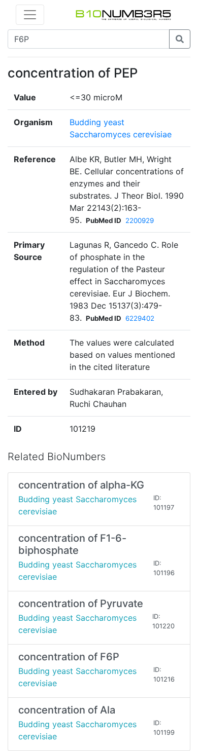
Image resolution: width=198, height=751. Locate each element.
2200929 (139, 220)
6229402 (139, 318)
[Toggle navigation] (30, 15)
